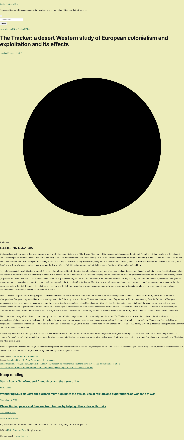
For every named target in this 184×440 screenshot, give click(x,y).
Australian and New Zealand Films (15, 29)
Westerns (51, 359)
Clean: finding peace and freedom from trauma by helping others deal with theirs (53, 406)
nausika (3, 52)
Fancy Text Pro (21, 435)
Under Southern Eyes (9, 4)
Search (3, 23)
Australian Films (14, 359)
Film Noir (26, 359)
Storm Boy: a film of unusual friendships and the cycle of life (39, 381)
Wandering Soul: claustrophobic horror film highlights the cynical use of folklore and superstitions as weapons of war (77, 393)
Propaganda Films (38, 359)
